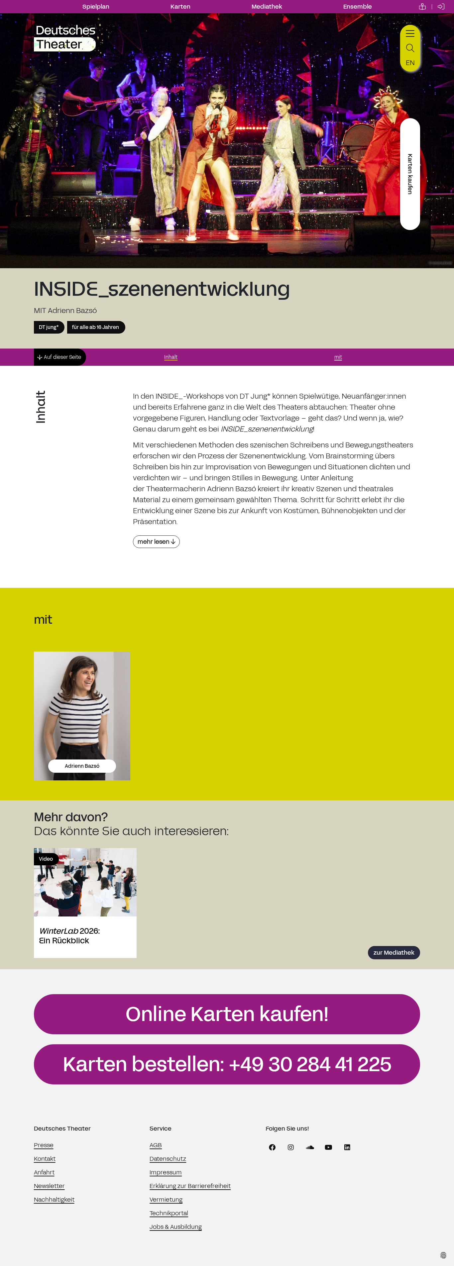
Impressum (166, 1172)
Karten (180, 6)
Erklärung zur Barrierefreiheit (190, 1186)
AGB (156, 1145)
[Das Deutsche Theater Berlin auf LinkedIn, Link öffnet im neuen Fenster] (347, 1147)
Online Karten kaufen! (227, 1014)
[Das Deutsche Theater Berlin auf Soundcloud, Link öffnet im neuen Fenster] (309, 1147)
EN (410, 62)
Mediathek (267, 6)
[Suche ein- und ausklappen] (410, 48)
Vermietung (166, 1199)
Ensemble (357, 6)
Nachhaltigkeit (54, 1199)
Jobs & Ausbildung (176, 1227)
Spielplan (95, 6)
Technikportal (169, 1213)
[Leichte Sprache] (422, 6)
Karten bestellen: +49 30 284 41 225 (227, 1064)
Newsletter (49, 1186)
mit (338, 357)
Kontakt (45, 1158)
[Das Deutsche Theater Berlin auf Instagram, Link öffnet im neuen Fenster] (290, 1147)
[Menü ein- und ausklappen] (410, 32)
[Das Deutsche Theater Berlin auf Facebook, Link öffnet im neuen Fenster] (272, 1147)
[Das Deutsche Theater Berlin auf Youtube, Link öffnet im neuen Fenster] (328, 1147)
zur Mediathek (394, 952)
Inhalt (170, 357)
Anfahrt (44, 1172)
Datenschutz (168, 1158)
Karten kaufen (410, 174)
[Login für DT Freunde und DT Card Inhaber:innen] (441, 6)
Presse (44, 1145)
